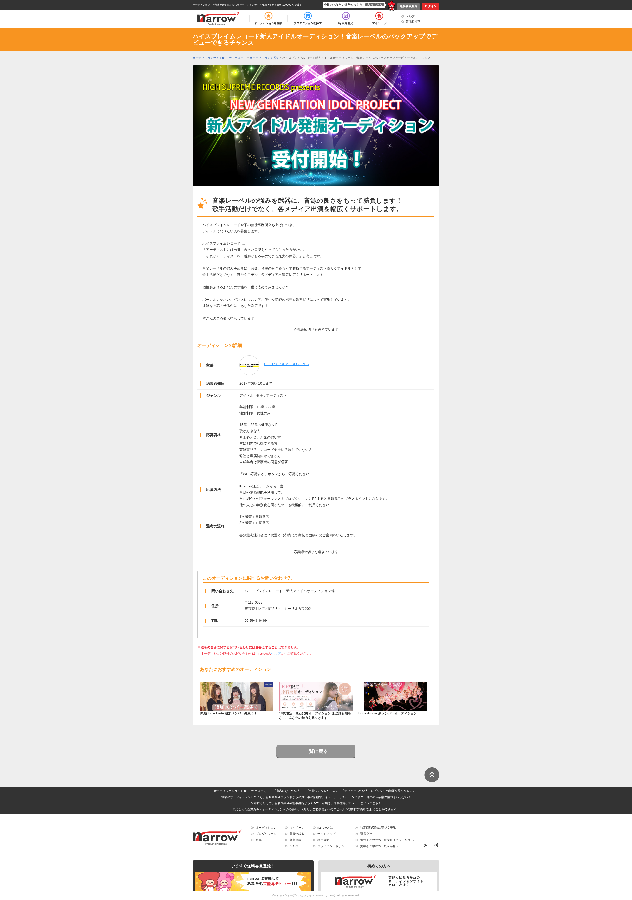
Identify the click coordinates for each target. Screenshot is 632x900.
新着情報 (295, 840)
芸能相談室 (413, 21)
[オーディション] (268, 18)
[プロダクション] (307, 18)
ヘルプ (410, 16)
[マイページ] (379, 18)
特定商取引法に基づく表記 (378, 827)
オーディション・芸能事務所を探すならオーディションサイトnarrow (231, 4)
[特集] (346, 18)
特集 (259, 840)
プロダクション (266, 834)
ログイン (431, 6)
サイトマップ (326, 834)
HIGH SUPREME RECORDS (286, 364)
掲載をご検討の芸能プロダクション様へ (387, 840)
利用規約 (323, 840)
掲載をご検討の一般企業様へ (379, 846)
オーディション (266, 827)
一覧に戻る (316, 751)
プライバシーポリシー (332, 846)
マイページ (297, 827)
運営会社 (366, 834)
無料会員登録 (408, 6)
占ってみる (374, 4)
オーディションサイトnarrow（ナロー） (311, 895)
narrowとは (325, 827)
